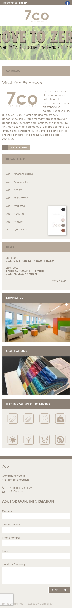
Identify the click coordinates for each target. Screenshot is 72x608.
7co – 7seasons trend (18, 181)
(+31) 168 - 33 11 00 (20, 487)
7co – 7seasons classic (19, 173)
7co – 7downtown (17, 197)
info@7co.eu (16, 491)
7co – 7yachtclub (16, 229)
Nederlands (10, 2)
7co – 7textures (15, 213)
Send (55, 590)
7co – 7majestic (15, 205)
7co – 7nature (14, 221)
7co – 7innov (14, 189)
